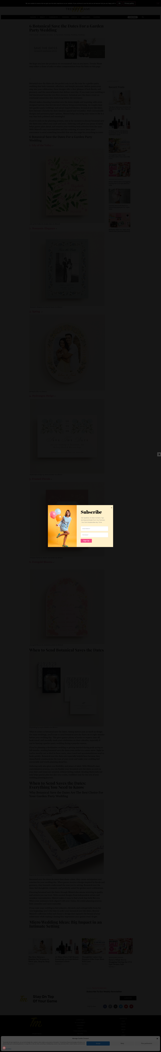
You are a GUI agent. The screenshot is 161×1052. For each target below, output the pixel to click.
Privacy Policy (7, 1048)
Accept (98, 1043)
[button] (157, 1038)
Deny (122, 1043)
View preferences (146, 1043)
